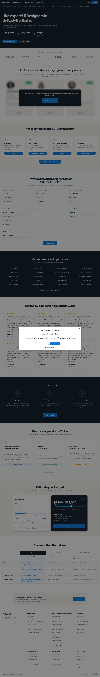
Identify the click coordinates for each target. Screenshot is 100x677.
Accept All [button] (55, 343)
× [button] (79, 328)
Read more (58, 334)
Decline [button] (44, 343)
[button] (50, 347)
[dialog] (50, 338)
